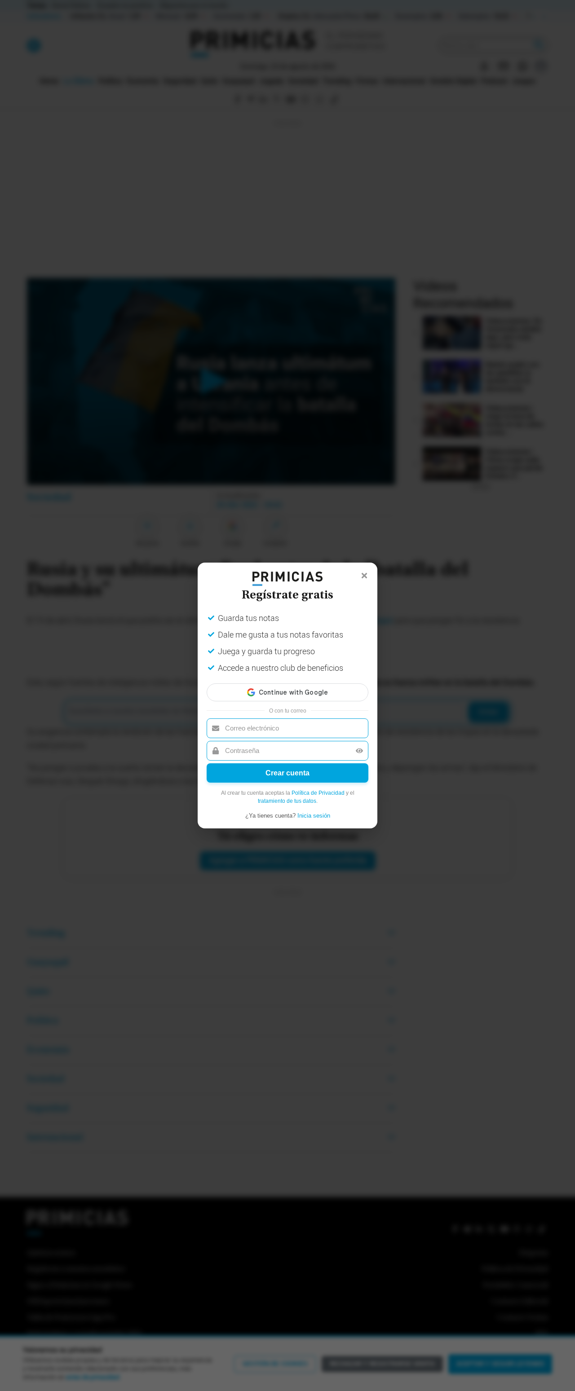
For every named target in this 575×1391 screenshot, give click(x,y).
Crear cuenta (287, 773)
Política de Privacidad (318, 793)
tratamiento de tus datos (287, 801)
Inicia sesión (313, 815)
